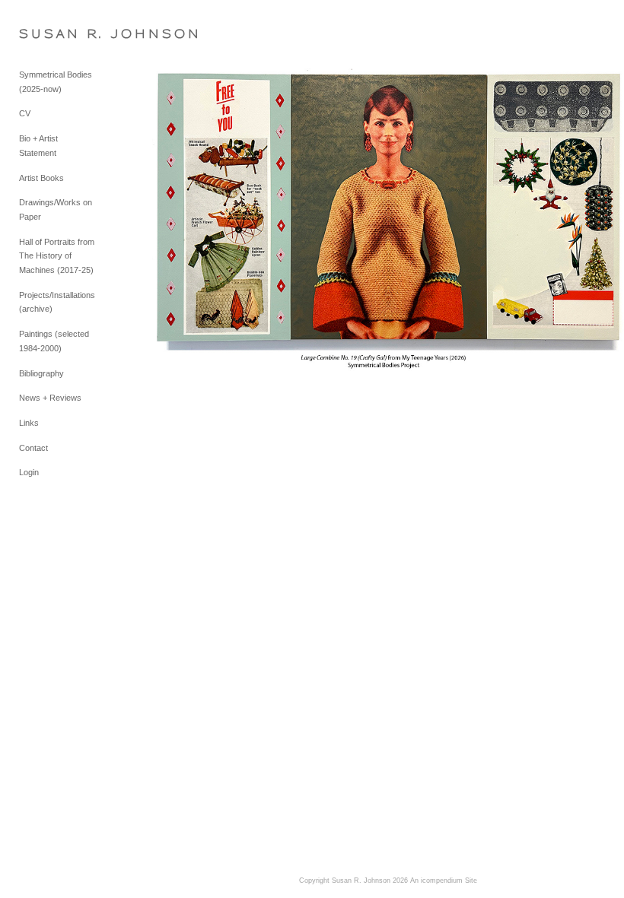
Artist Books (41, 177)
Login (29, 472)
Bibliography (41, 373)
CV (24, 113)
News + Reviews (50, 397)
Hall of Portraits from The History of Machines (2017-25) (56, 255)
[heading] (57, 34)
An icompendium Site (443, 880)
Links (29, 422)
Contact (33, 447)
